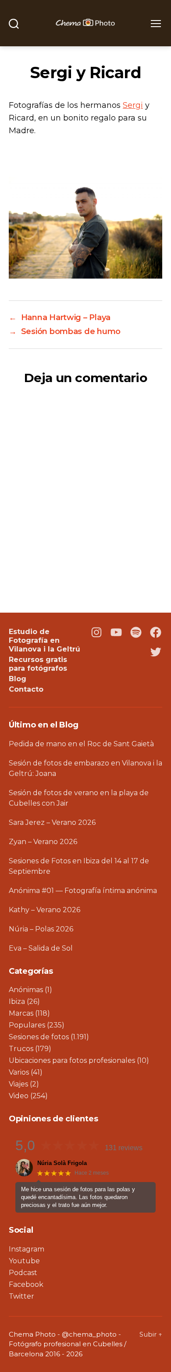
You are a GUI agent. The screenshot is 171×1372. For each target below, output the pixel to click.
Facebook (26, 1284)
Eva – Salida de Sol (41, 948)
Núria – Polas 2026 (41, 929)
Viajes (18, 1084)
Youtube (24, 1261)
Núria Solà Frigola (62, 1163)
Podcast (23, 1273)
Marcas (21, 1013)
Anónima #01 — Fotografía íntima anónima (83, 890)
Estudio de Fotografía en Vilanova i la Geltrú (44, 640)
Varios (19, 1072)
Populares (27, 1025)
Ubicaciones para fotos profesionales (72, 1060)
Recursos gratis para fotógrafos (38, 663)
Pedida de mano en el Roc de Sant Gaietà (81, 744)
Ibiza (17, 1001)
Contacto (26, 689)
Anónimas (26, 990)
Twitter (21, 1296)
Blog (17, 679)
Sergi (133, 105)
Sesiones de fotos (39, 1037)
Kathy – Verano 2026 (44, 910)
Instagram (26, 1249)
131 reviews (123, 1147)
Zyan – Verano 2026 (43, 842)
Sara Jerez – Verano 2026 (52, 822)
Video (18, 1096)
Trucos (21, 1049)
